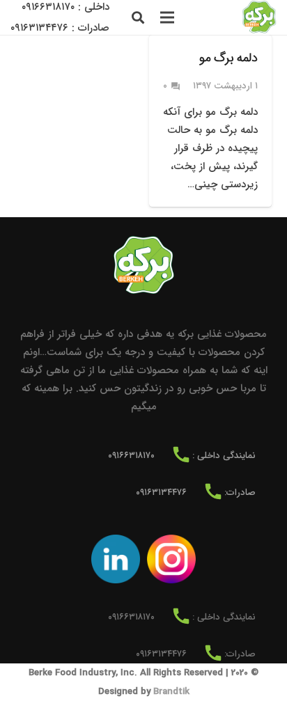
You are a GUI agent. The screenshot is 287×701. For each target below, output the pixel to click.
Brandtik (171, 691)
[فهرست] (167, 17)
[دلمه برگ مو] (210, 121)
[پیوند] (259, 17)
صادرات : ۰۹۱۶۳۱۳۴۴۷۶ (59, 27)
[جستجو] (138, 17)
